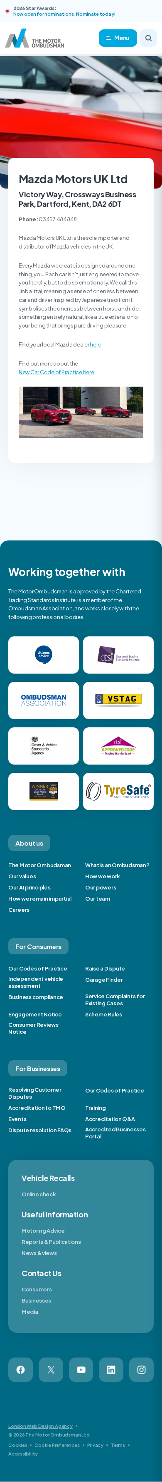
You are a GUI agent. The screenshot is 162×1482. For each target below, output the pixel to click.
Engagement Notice (35, 1014)
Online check (39, 1194)
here (95, 344)
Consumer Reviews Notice (33, 1028)
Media (30, 1311)
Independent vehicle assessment (35, 982)
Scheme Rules (103, 1014)
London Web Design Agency (40, 1426)
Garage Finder (104, 979)
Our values (22, 876)
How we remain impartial (39, 898)
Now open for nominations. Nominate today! (64, 14)
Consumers (37, 1289)
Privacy (95, 1445)
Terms (118, 1445)
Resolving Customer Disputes (34, 1093)
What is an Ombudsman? (117, 865)
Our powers (100, 887)
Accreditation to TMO (37, 1107)
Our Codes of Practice (37, 968)
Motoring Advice (43, 1230)
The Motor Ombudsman (39, 865)
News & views (39, 1253)
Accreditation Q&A (110, 1119)
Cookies (17, 1445)
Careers (18, 909)
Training (95, 1107)
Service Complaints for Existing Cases (115, 999)
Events (17, 1119)
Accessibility (23, 1453)
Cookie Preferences (56, 1445)
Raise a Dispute (105, 968)
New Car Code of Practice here (56, 372)
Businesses (36, 1300)
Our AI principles (29, 887)
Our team (97, 898)
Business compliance (35, 997)
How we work (102, 876)
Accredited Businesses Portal (115, 1133)
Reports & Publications (51, 1241)
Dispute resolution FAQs (39, 1130)
